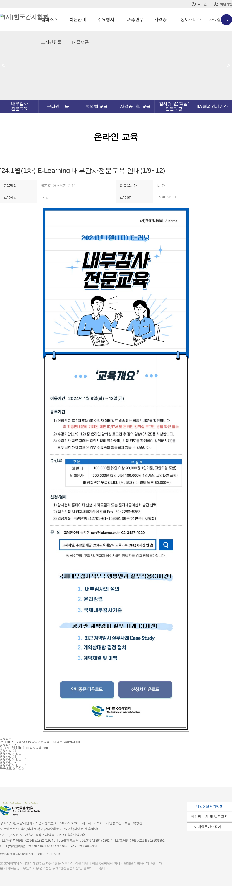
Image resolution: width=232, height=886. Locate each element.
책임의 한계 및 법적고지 (209, 816)
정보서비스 (190, 19)
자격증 (160, 19)
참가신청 (18, 768)
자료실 (215, 19)
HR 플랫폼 (79, 42)
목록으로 (6, 768)
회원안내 (77, 19)
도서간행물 (51, 42)
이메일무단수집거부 (209, 827)
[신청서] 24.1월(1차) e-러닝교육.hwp (24, 747)
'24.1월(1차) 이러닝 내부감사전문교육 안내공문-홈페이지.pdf (40, 742)
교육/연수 (134, 19)
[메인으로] (24, 17)
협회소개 (49, 19)
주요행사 (106, 19)
